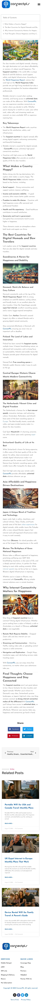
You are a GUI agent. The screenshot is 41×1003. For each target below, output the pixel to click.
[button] (39, 4)
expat (33, 435)
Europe (5, 421)
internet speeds (8, 569)
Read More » (9, 823)
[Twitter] (22, 995)
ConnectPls (32, 101)
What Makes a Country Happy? (15, 24)
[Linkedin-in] (26, 995)
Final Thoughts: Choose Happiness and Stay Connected (21, 34)
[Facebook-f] (18, 995)
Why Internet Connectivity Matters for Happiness (21, 30)
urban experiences (28, 524)
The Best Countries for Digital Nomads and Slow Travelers (21, 27)
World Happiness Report (15, 80)
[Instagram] (14, 995)
